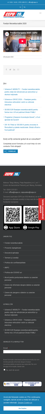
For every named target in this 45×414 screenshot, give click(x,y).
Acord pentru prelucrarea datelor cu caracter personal (21, 278)
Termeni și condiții (11, 258)
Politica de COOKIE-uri (13, 272)
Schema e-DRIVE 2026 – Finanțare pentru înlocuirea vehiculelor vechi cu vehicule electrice (20, 102)
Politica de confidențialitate (15, 263)
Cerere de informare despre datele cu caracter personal (22, 286)
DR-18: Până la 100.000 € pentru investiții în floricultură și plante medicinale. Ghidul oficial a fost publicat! (22, 127)
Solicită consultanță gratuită (41, 209)
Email (6, 348)
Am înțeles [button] (22, 408)
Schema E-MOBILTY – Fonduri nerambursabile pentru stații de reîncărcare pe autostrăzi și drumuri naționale (22, 92)
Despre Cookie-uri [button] (25, 403)
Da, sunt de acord (12, 370)
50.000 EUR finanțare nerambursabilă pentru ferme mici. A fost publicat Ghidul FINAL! (21, 331)
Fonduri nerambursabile (13, 243)
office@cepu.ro (33, 2)
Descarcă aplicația (12, 253)
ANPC (7, 268)
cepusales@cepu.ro (28, 192)
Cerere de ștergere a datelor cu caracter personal (20, 294)
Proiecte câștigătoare (13, 248)
